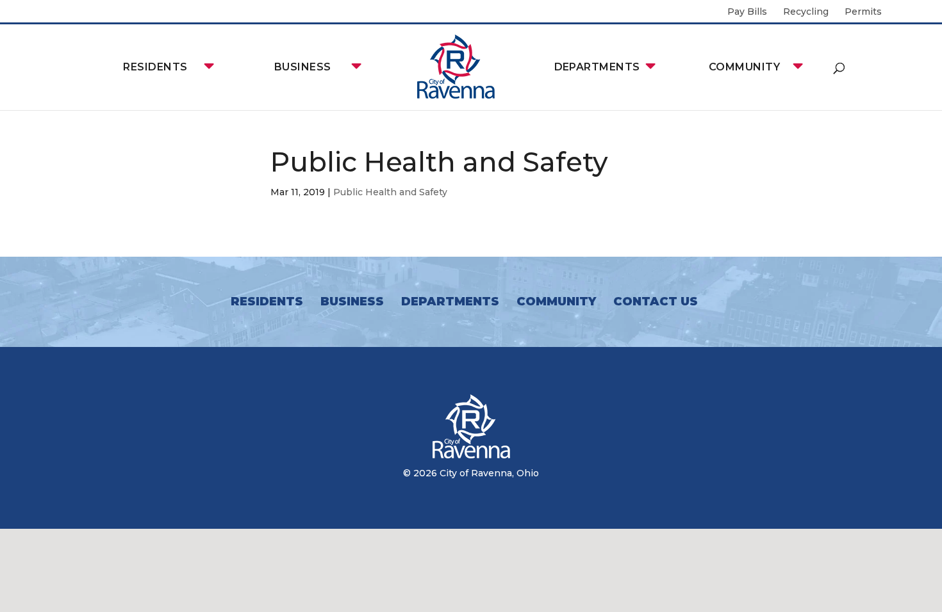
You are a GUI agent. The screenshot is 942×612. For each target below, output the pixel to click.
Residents (155, 67)
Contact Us (655, 301)
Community (744, 67)
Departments (597, 67)
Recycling (806, 12)
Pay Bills (747, 12)
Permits (863, 12)
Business (302, 67)
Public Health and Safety (390, 192)
